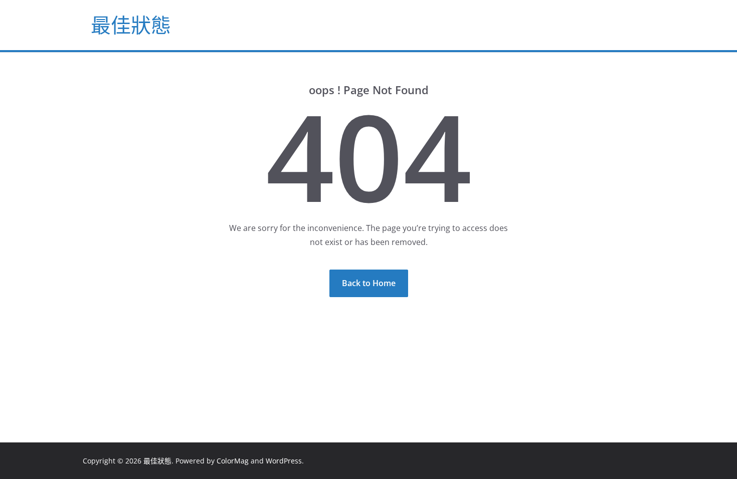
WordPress (284, 460)
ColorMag (233, 460)
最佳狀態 (131, 25)
